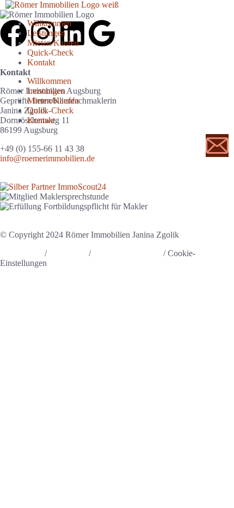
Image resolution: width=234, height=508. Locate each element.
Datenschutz (21, 253)
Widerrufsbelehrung (127, 253)
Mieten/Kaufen (53, 42)
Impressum (68, 253)
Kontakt (41, 62)
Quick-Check (50, 52)
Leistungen (46, 33)
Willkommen (49, 23)
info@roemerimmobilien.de (47, 158)
